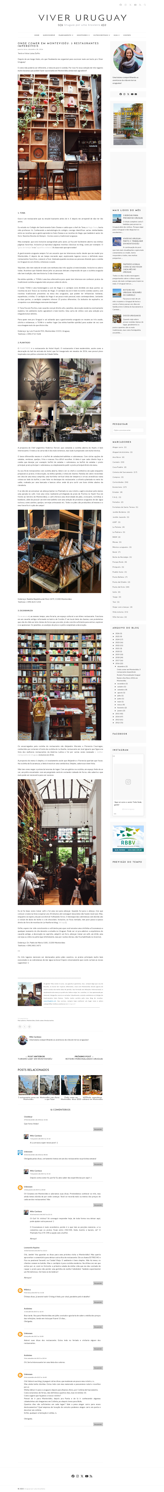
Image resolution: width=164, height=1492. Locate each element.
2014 (117, 717)
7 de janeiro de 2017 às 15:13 (40, 1139)
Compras (116, 477)
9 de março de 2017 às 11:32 (34, 1293)
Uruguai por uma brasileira (34, 1489)
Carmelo (116, 462)
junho (119, 699)
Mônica (27, 1289)
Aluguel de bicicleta (121, 452)
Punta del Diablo (120, 582)
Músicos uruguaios (120, 547)
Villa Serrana (118, 617)
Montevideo (31, 1020)
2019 (117, 654)
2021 (117, 648)
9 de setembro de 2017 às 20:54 (35, 1358)
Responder (98, 1129)
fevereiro (121, 708)
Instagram (71, 1004)
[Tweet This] (25, 1027)
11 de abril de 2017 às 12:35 (33, 1312)
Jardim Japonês (119, 517)
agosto (120, 693)
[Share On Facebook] (20, 1027)
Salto (115, 592)
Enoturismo (117, 487)
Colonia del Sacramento (123, 472)
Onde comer (40, 1020)
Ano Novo (117, 457)
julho (119, 696)
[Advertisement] (128, 379)
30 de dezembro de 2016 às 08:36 (36, 1155)
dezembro (121, 666)
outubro (120, 687)
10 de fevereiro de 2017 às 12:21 (35, 1251)
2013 (117, 720)
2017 (117, 660)
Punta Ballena (118, 577)
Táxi (114, 602)
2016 (117, 663)
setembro (121, 690)
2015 (117, 714)
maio (119, 702)
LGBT (115, 522)
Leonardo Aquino (31, 1247)
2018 (117, 657)
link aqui (62, 922)
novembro (121, 684)
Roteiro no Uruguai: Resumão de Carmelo (132, 292)
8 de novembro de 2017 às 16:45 (35, 1377)
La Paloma (117, 527)
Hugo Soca (92, 227)
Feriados (116, 502)
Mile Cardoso (36, 1136)
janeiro (120, 711)
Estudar (116, 492)
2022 (117, 645)
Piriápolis (117, 567)
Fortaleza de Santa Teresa (124, 507)
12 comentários (23, 1018)
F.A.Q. (115, 497)
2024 (117, 639)
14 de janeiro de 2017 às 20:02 (34, 1190)
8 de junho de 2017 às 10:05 (34, 1336)
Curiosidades (118, 482)
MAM (115, 537)
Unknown (28, 1152)
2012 (117, 723)
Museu (115, 542)
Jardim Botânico (119, 512)
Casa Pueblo (118, 467)
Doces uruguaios (132, 315)
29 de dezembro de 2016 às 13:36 (36, 1120)
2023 (117, 642)
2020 (117, 651)
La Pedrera (117, 532)
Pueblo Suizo (118, 572)
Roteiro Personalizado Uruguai (128, 675)
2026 (117, 633)
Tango (115, 597)
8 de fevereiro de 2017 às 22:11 (41, 1214)
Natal (115, 552)
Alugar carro (118, 447)
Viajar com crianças (121, 607)
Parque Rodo (118, 562)
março (120, 705)
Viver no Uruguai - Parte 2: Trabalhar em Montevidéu (133, 241)
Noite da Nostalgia (120, 557)
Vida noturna (118, 612)
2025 (117, 636)
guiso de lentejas (25, 247)
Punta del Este (119, 587)
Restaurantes (49, 1020)
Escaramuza (23, 616)
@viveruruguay (128, 809)
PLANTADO (25, 348)
